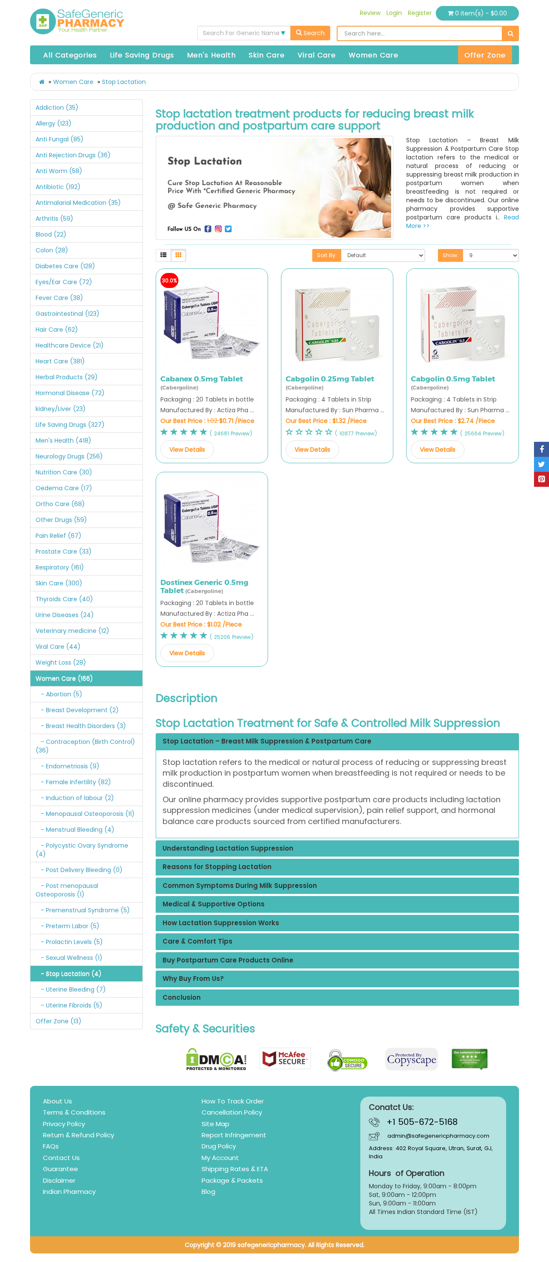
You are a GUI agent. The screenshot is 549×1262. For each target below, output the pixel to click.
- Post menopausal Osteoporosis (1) (67, 890)
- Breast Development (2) (77, 710)
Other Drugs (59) (61, 520)
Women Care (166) (64, 678)
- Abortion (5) (59, 694)
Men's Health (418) (63, 440)
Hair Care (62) (57, 329)
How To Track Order (233, 1101)
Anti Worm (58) (59, 171)
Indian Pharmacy (69, 1191)
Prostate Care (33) (64, 551)
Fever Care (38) (59, 298)
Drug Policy (219, 1146)
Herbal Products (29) (67, 377)
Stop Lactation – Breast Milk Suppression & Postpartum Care (267, 741)
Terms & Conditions (74, 1112)
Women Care (373, 55)
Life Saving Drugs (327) (70, 424)
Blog (208, 1191)
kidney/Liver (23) (61, 409)
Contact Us (61, 1157)
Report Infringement (234, 1134)
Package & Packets (232, 1180)
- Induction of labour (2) (75, 798)
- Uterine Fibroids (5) (69, 1005)
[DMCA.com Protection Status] (216, 1059)
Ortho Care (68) (60, 504)
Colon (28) (52, 250)
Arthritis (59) (54, 218)
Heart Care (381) (60, 361)
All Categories (70, 55)
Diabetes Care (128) (65, 266)
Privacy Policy (64, 1123)
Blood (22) (51, 234)
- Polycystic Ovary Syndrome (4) (82, 849)
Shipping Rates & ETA (235, 1168)
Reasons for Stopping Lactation (217, 867)
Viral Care (317, 55)
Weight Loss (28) (61, 662)
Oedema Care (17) (64, 488)
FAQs (51, 1146)
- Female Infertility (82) (73, 782)
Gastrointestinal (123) (68, 313)
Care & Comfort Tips (197, 941)
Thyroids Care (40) (64, 599)
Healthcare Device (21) (70, 345)
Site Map (215, 1123)
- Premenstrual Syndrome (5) (83, 910)
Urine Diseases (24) (65, 615)
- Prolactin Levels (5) (69, 942)
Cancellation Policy (232, 1112)
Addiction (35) (57, 107)
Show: (451, 255)
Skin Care (267, 55)
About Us (57, 1101)
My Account (220, 1157)
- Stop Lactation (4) (69, 973)
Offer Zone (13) (58, 1021)
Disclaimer (59, 1180)
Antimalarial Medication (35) (78, 202)
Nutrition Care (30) (64, 472)
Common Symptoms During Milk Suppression (240, 886)
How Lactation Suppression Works (221, 923)
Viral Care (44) (58, 646)
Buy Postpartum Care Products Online (228, 960)
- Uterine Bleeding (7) (71, 989)
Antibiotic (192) (58, 187)
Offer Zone (485, 55)
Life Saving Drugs (142, 55)
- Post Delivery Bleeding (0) (79, 870)
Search (313, 33)
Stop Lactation (124, 82)
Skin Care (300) (59, 583)
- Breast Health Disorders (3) (81, 726)
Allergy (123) (54, 123)
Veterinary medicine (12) (72, 631)
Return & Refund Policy (78, 1134)
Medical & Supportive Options (214, 904)
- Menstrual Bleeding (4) (75, 829)
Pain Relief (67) (58, 535)
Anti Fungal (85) (60, 139)
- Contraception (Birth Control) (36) (85, 746)
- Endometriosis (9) (68, 766)
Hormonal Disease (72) (70, 393)
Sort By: (327, 255)
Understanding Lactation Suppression (228, 848)
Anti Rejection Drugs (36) (73, 155)
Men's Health (211, 55)
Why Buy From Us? (193, 979)
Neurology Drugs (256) (69, 456)
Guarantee (60, 1168)
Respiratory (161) (60, 567)
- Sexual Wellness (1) (69, 957)
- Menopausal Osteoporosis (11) (85, 813)
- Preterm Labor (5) (68, 926)
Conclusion (182, 997)
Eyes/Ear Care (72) (64, 282)
